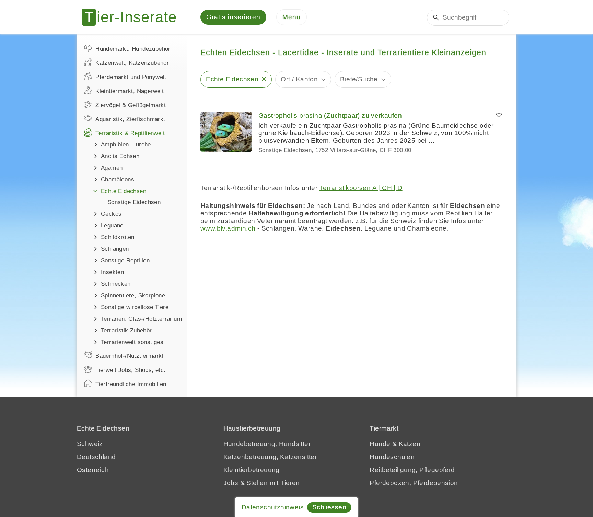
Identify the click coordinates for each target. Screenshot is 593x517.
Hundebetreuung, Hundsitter (267, 443)
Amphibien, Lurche (126, 144)
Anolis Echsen (120, 156)
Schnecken (116, 284)
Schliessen (329, 507)
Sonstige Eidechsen (134, 202)
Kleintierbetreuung (251, 469)
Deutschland (96, 456)
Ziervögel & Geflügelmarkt (130, 105)
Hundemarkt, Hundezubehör (133, 49)
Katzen (409, 443)
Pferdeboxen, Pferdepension (414, 482)
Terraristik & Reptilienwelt (130, 133)
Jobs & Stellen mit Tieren (261, 482)
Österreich (93, 469)
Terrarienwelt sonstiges (132, 342)
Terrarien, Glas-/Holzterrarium (141, 319)
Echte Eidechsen (123, 191)
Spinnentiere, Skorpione (133, 295)
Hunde (380, 443)
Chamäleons (117, 179)
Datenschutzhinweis (273, 507)
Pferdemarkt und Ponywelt (130, 77)
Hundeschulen (392, 456)
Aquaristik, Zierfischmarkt (130, 119)
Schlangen (115, 249)
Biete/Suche (358, 79)
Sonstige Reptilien (125, 260)
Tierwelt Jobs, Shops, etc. (130, 370)
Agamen (112, 168)
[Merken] (499, 115)
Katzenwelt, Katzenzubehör (132, 63)
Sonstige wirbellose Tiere (134, 307)
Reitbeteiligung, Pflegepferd (412, 469)
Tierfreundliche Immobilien (130, 384)
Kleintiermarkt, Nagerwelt (129, 91)
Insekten (112, 272)
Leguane (112, 225)
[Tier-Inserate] (133, 17)
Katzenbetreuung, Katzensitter (270, 456)
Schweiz (90, 443)
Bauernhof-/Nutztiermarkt (129, 356)
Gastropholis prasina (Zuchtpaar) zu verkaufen (330, 115)
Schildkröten (118, 237)
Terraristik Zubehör (126, 330)
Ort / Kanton (299, 79)
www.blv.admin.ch (227, 228)
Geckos (111, 214)
